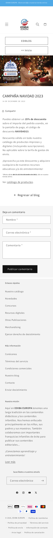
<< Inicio (26, 50)
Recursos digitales (15, 312)
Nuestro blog (12, 375)
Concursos (10, 305)
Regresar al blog (29, 195)
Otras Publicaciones (15, 319)
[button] (6, 24)
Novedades (11, 298)
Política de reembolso (38, 518)
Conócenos (11, 354)
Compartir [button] (10, 110)
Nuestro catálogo (14, 291)
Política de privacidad (17, 522)
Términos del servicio (16, 361)
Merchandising (13, 327)
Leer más (10, 461)
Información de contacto (37, 527)
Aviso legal (16, 532)
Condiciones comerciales (18, 368)
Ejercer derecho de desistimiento (22, 334)
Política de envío (15, 527)
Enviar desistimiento (16, 389)
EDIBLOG (26, 41)
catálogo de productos (20, 182)
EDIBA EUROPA (18, 518)
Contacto (10, 382)
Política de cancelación (34, 532)
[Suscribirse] (42, 481)
